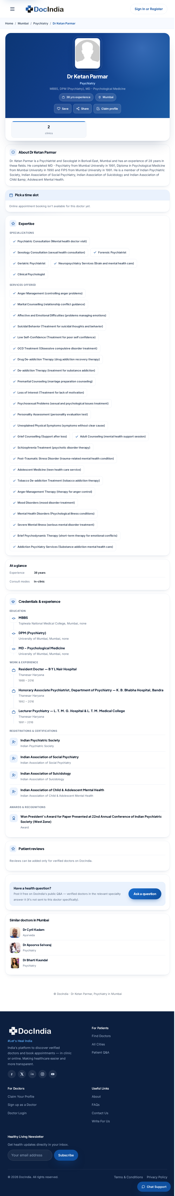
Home (9, 23)
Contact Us (100, 1113)
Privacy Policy (157, 1177)
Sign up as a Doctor (22, 1104)
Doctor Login (17, 1113)
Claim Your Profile (21, 1096)
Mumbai (23, 23)
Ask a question (145, 894)
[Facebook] (12, 1074)
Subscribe (66, 1155)
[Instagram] (42, 1074)
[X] (22, 1074)
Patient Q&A (100, 1052)
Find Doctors (101, 1036)
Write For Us (101, 1121)
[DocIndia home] (44, 9)
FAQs (96, 1104)
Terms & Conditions (128, 1177)
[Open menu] (12, 9)
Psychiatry (40, 23)
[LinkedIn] (32, 1074)
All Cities (98, 1044)
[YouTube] (53, 1074)
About (96, 1096)
